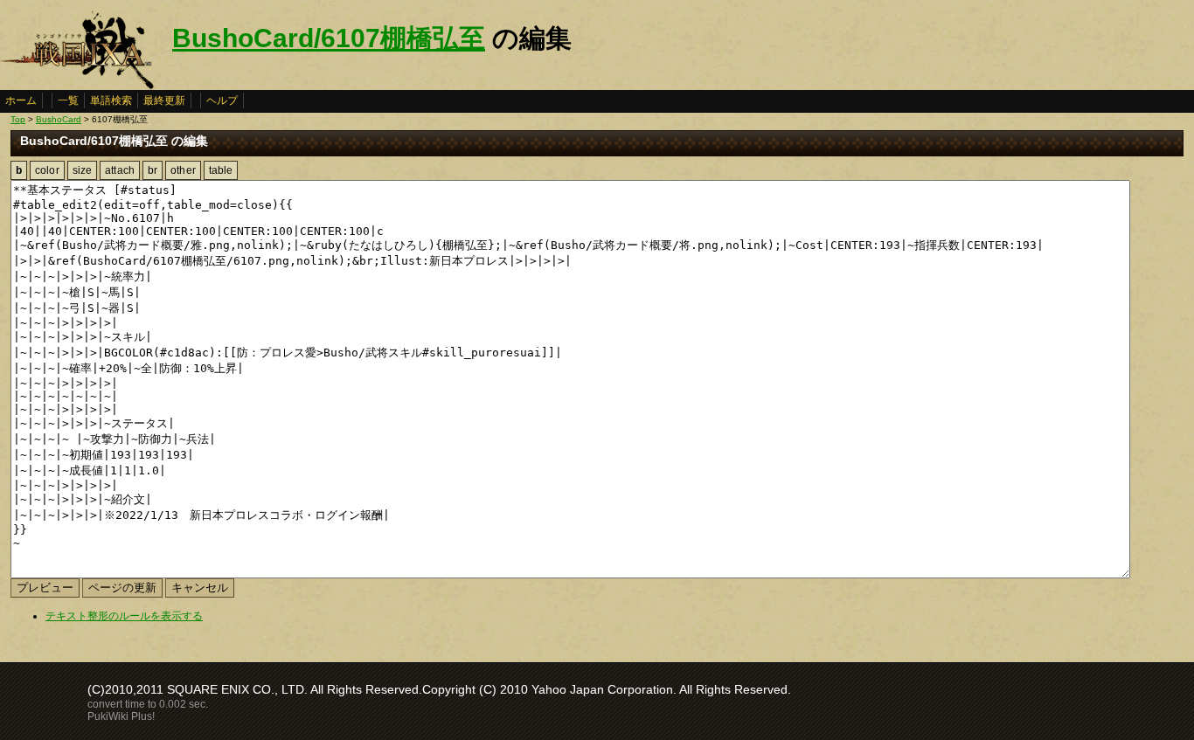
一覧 (68, 100)
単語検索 (111, 100)
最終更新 (164, 100)
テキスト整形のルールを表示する (124, 616)
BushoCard (58, 119)
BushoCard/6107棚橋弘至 (328, 38)
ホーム (21, 100)
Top (17, 119)
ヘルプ (222, 100)
